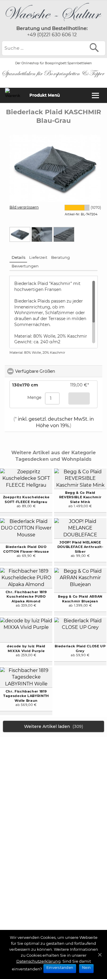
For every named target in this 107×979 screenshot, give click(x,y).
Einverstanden (59, 967)
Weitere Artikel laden (53, 726)
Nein (86, 967)
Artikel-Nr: (72, 214)
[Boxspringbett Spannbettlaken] (53, 22)
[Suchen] (95, 47)
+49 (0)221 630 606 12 (52, 34)
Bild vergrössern (24, 207)
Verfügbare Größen (58, 371)
